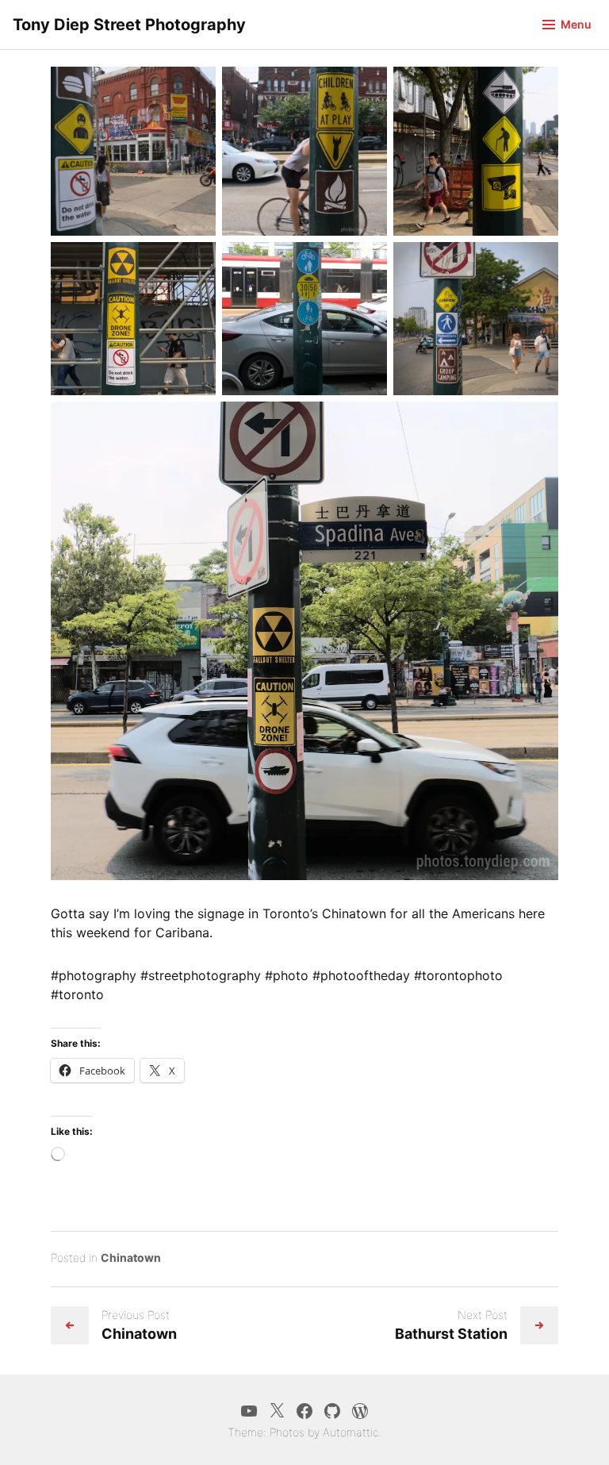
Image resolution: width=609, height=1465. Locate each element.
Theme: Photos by (275, 1432)
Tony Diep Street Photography (129, 24)
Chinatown (131, 1257)
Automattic (351, 1432)
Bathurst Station (451, 1333)
